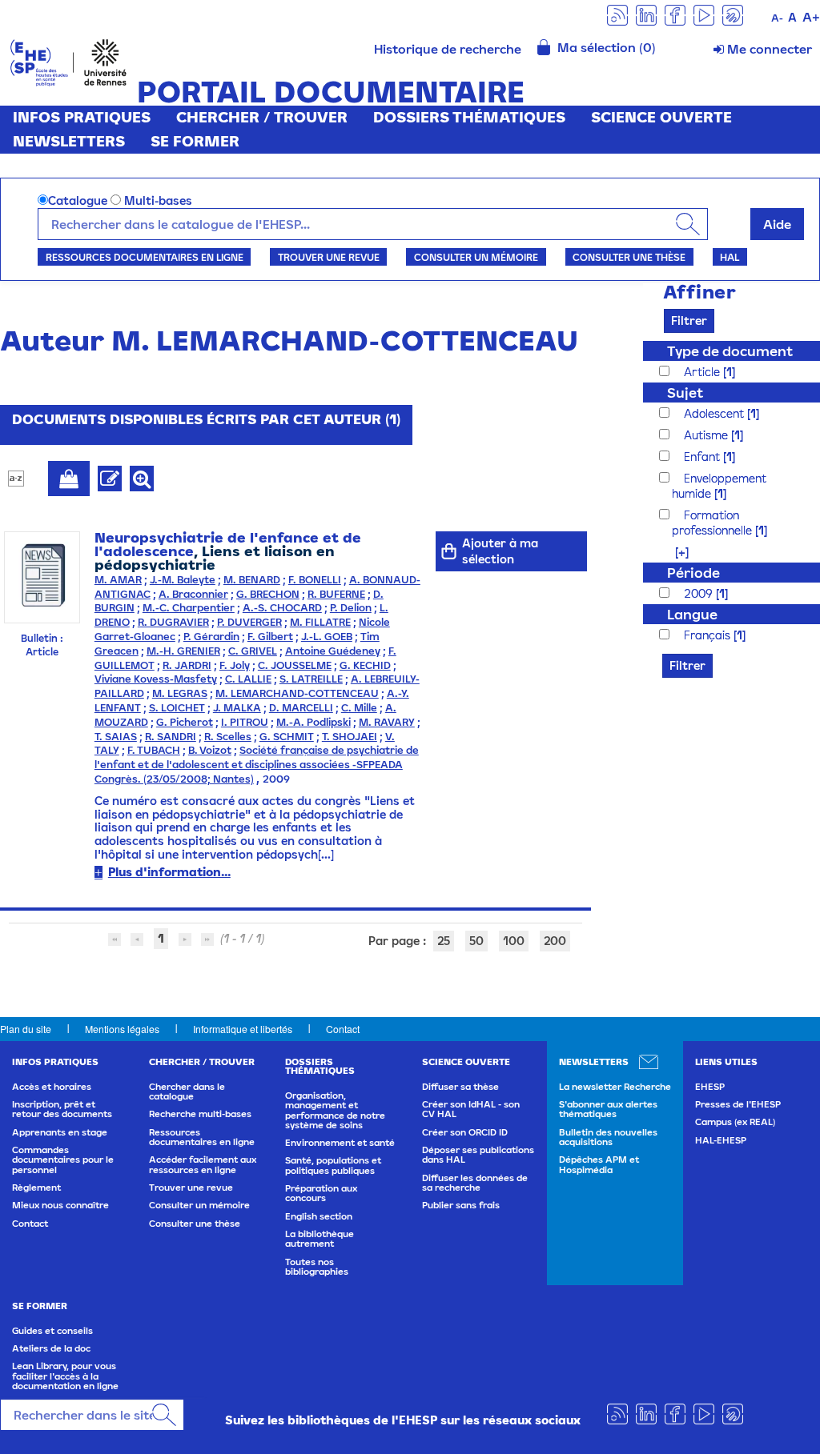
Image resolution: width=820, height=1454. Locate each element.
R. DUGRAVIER (173, 622)
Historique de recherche (447, 49)
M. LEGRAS (179, 693)
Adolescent (715, 413)
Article (703, 372)
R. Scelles (227, 737)
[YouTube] (703, 14)
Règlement (36, 1187)
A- (777, 18)
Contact (343, 1028)
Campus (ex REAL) (735, 1122)
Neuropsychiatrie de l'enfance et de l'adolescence (227, 544)
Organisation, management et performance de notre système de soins (335, 1110)
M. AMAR (118, 580)
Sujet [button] (685, 392)
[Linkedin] (646, 14)
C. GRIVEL (252, 651)
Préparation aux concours (321, 1193)
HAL (729, 256)
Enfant (703, 456)
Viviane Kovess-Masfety (155, 679)
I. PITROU (244, 722)
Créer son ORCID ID (465, 1132)
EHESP (710, 1087)
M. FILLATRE (320, 622)
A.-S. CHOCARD (282, 608)
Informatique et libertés (242, 1028)
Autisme (707, 435)
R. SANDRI (170, 737)
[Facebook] (675, 14)
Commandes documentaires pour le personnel (63, 1160)
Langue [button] (692, 614)
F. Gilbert (270, 637)
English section (318, 1216)
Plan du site (25, 1028)
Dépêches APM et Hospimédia (599, 1164)
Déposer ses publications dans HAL (478, 1154)
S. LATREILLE (311, 679)
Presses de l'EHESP (738, 1104)
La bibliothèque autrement (319, 1238)
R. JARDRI (187, 665)
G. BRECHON (267, 594)
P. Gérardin (211, 637)
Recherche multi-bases (200, 1114)
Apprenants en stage (59, 1132)
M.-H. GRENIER (183, 651)
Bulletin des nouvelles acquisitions (608, 1137)
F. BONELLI (314, 580)
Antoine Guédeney (332, 651)
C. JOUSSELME (295, 665)
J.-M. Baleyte (182, 580)
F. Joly (234, 665)
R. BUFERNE (336, 594)
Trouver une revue (329, 256)
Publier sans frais (461, 1205)
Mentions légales (122, 1028)
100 (514, 940)
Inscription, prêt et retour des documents (62, 1109)
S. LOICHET (177, 708)
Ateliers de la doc (51, 1348)
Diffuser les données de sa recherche (475, 1182)
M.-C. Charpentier (189, 608)
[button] (674, 552)
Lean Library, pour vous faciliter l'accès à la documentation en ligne (65, 1376)
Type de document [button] (730, 350)
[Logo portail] (68, 61)
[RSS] (617, 14)
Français (709, 635)
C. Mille (359, 708)
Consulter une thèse (629, 256)
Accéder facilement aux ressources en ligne (202, 1164)
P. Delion (351, 608)
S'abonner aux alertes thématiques (608, 1109)
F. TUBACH (153, 750)
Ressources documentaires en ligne (144, 256)
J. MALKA (237, 708)
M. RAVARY (387, 722)
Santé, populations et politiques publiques (333, 1165)
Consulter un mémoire (476, 256)
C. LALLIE (248, 679)
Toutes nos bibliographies (316, 1266)
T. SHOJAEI (349, 737)
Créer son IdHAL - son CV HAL (471, 1109)
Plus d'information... (169, 872)
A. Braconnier (193, 594)
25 (443, 940)
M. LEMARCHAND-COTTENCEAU (297, 693)
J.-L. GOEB (326, 637)
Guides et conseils (52, 1331)
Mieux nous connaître (60, 1205)
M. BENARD (251, 580)
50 (476, 940)
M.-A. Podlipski (313, 722)
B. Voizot (209, 750)
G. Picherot (184, 722)
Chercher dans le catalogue (187, 1091)
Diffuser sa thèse (460, 1087)
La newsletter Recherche (615, 1087)
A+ (811, 17)
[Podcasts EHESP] (732, 14)
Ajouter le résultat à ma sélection (69, 478)
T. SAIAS (115, 737)
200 (555, 940)
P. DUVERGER (249, 622)
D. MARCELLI (301, 708)
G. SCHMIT (286, 737)
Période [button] (693, 572)
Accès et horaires (51, 1087)
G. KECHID (365, 665)
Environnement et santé (340, 1143)
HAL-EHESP (720, 1140)
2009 (700, 593)
